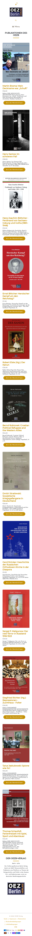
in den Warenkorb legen (15, 102)
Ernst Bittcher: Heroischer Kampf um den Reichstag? (16, 296)
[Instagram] (16, 927)
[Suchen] (16, 20)
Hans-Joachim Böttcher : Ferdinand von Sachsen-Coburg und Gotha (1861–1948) (15, 222)
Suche (5, 919)
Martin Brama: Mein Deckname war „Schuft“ (15, 87)
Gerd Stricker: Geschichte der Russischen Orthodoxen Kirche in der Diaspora (16, 566)
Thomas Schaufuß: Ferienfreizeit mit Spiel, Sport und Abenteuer (15, 833)
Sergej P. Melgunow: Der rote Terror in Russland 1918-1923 (15, 633)
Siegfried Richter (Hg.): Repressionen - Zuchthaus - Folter (14, 700)
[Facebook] (15, 927)
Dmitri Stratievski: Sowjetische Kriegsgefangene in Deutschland (13, 497)
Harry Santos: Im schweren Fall (11, 155)
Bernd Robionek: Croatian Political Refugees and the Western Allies (16, 428)
